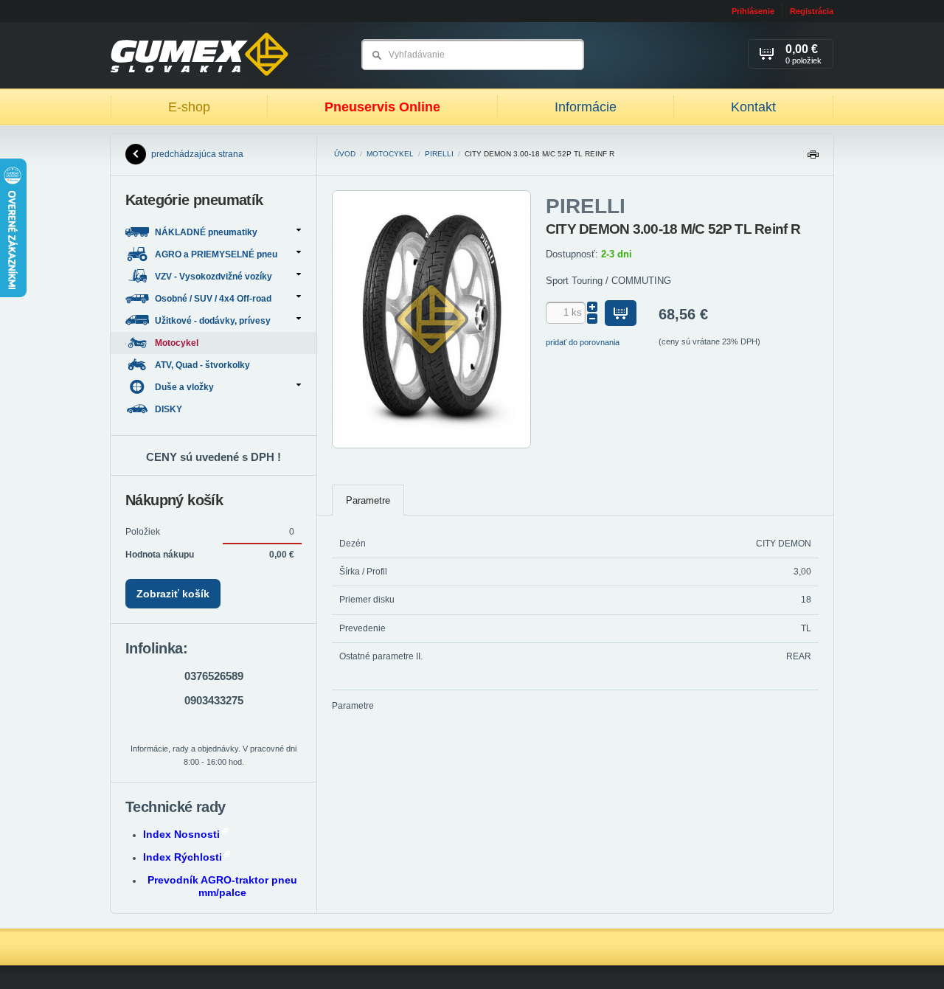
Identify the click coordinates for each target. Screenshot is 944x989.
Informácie (586, 107)
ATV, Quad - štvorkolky (203, 365)
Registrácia (811, 11)
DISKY (169, 409)
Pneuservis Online (382, 107)
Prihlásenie (753, 11)
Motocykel (390, 154)
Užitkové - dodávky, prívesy (213, 321)
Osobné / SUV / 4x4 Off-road (213, 299)
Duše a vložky (184, 387)
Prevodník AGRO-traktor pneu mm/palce (222, 886)
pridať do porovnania (583, 342)
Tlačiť (813, 158)
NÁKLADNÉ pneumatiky (206, 232)
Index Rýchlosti (182, 857)
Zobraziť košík (172, 594)
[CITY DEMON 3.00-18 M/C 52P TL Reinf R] (431, 445)
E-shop (189, 107)
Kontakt (753, 107)
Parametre (368, 500)
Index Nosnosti (181, 834)
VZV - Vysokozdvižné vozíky (213, 276)
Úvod (344, 154)
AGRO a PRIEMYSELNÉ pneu (216, 254)
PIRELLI (439, 154)
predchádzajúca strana (197, 154)
